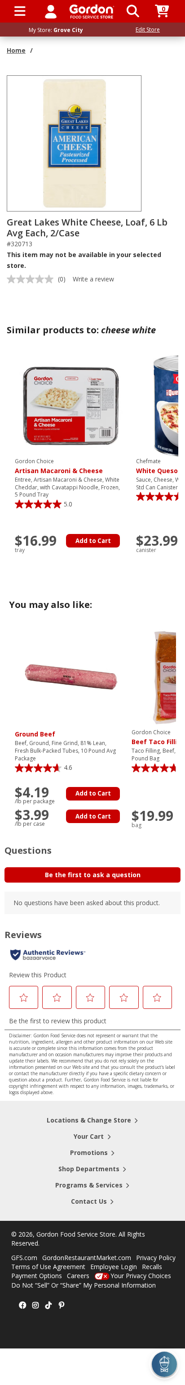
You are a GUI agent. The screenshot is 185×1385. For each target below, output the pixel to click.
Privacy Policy (156, 1257)
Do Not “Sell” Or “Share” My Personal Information (83, 1285)
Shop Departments (88, 1168)
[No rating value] (32, 279)
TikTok (48, 1306)
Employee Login (113, 1266)
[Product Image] (74, 142)
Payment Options (36, 1275)
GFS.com (24, 1257)
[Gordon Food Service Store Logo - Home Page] (92, 11)
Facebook (22, 1306)
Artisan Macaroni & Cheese (59, 466)
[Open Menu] (20, 11)
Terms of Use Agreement (48, 1266)
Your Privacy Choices (140, 1275)
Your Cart (89, 1136)
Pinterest (61, 1306)
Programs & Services (89, 1185)
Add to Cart (93, 541)
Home (16, 50)
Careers (78, 1275)
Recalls (152, 1266)
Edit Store (148, 29)
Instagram (35, 1306)
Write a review (93, 279)
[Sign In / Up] (50, 11)
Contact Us (89, 1201)
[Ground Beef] (71, 676)
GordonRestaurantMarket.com (86, 1257)
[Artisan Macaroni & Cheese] (71, 405)
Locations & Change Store (89, 1120)
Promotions (89, 1152)
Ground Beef (35, 734)
